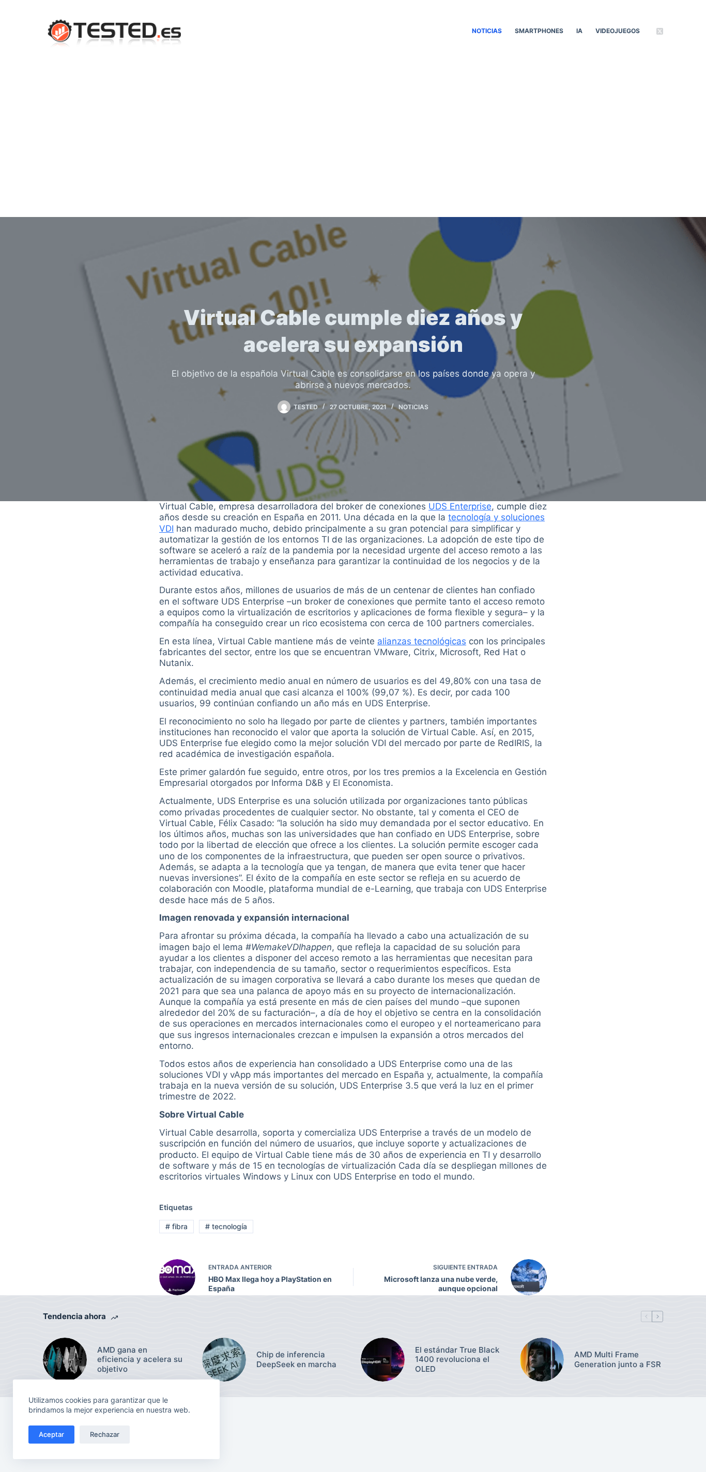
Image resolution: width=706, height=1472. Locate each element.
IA (579, 31)
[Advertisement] (353, 139)
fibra (176, 1226)
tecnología (226, 1226)
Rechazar (104, 1434)
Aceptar (51, 1434)
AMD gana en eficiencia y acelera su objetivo (139, 1359)
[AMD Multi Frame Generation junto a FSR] (542, 1360)
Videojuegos (617, 31)
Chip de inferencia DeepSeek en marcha (296, 1359)
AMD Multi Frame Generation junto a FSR (617, 1359)
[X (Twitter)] (659, 31)
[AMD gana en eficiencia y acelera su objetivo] (65, 1360)
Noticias (487, 31)
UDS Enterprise (460, 506)
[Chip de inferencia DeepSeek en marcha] (224, 1360)
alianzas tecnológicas (421, 641)
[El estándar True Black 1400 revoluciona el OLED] (383, 1360)
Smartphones (539, 31)
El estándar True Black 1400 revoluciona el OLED (457, 1359)
